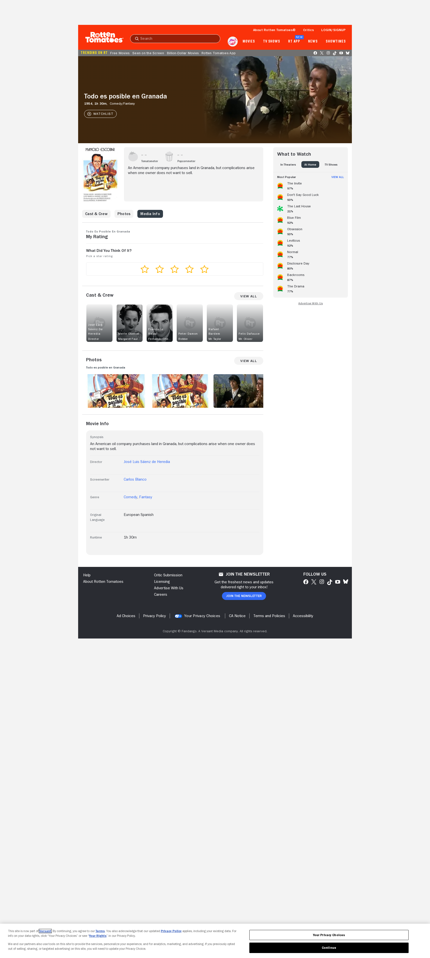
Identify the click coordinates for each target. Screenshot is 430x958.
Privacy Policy (171, 931)
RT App (294, 42)
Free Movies (119, 53)
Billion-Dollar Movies (183, 53)
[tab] (288, 164)
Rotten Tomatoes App (219, 53)
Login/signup (333, 30)
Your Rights (98, 935)
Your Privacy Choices (202, 616)
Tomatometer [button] (149, 161)
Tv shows (271, 42)
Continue (329, 947)
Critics (308, 30)
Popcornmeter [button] (186, 161)
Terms (100, 931)
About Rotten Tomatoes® (274, 30)
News (313, 42)
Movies (249, 42)
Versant (45, 931)
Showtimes (336, 42)
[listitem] (310, 185)
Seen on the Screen (148, 53)
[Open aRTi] (232, 41)
